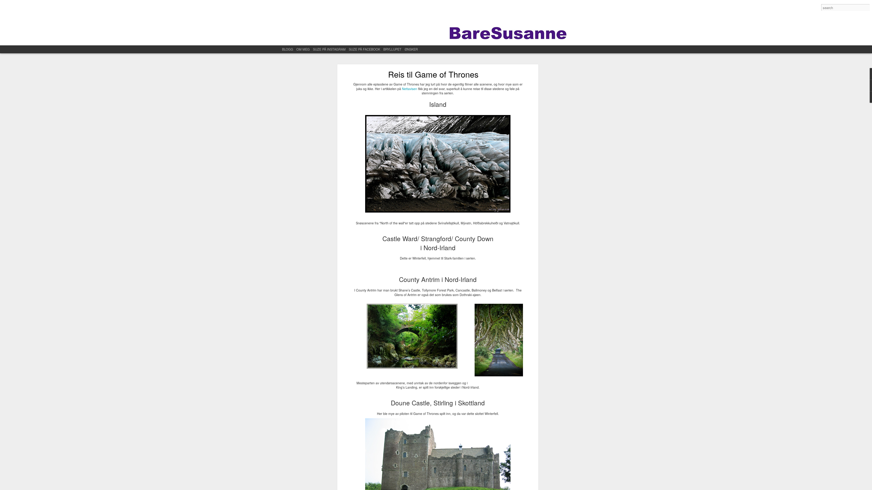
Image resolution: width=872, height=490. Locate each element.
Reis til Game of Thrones (433, 74)
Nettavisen (410, 88)
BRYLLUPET (392, 49)
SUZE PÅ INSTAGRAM (329, 49)
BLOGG (287, 49)
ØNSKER (411, 49)
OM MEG (303, 49)
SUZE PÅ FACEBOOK (364, 49)
